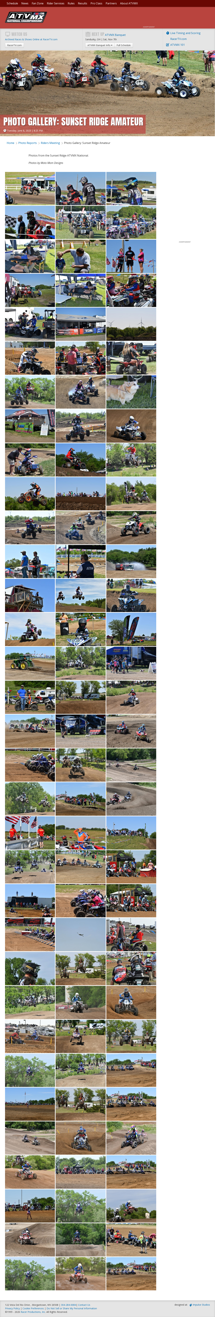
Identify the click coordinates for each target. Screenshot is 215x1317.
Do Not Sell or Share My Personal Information (72, 1308)
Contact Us (84, 1304)
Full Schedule (124, 45)
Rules (71, 3)
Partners (111, 3)
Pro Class (96, 3)
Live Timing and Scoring (185, 33)
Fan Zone (38, 3)
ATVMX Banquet (115, 35)
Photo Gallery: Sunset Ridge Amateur (87, 143)
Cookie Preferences (34, 1308)
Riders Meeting (50, 143)
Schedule (12, 3)
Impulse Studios (201, 1304)
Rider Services (55, 3)
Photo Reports (27, 143)
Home (10, 143)
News (24, 3)
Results (82, 3)
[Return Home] (26, 22)
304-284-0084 (68, 1304)
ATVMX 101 (177, 45)
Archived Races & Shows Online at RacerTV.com (31, 39)
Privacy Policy (12, 1308)
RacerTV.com (178, 39)
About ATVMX (129, 3)
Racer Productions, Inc (33, 1311)
